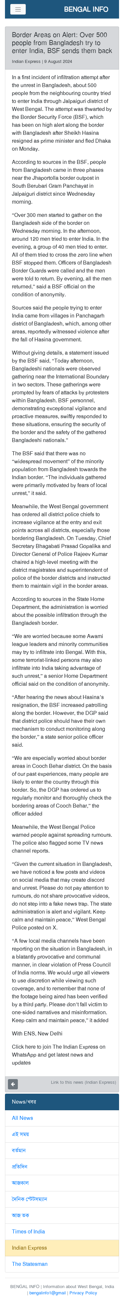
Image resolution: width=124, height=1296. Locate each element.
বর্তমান (19, 1150)
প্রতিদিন (19, 1166)
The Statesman (30, 1264)
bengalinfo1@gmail (47, 1293)
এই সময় (20, 1134)
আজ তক (20, 1215)
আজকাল (20, 1182)
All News (22, 1118)
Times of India (28, 1231)
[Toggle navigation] (18, 9)
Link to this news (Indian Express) (83, 1082)
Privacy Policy (83, 1293)
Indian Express (29, 1247)
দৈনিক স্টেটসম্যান (29, 1199)
